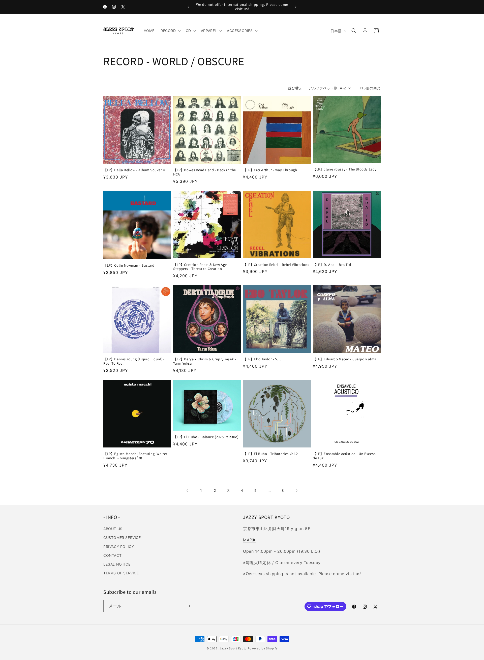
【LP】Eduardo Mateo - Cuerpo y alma (344, 359)
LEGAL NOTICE (116, 564)
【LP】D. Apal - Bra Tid (332, 265)
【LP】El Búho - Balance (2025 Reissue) (205, 437)
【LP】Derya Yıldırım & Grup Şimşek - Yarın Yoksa (204, 361)
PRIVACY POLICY (118, 546)
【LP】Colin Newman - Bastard (129, 265)
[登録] (188, 606)
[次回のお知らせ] (295, 7)
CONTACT (112, 555)
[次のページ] (296, 490)
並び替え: (296, 88)
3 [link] (228, 490)
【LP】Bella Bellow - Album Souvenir (134, 170)
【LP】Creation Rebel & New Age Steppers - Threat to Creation (200, 267)
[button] (170, 30)
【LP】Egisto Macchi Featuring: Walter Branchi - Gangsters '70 (135, 456)
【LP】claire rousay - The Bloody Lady (345, 169)
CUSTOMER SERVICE (122, 537)
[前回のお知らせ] (188, 7)
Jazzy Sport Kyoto (233, 648)
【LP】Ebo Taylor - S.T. (262, 359)
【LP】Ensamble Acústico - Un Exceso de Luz (344, 456)
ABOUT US (113, 529)
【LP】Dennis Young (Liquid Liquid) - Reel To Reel (134, 361)
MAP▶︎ (249, 539)
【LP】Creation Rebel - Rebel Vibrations (276, 265)
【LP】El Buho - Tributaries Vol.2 (270, 454)
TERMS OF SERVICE (121, 573)
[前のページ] (187, 490)
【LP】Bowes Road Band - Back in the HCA (204, 172)
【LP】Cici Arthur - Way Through (270, 170)
